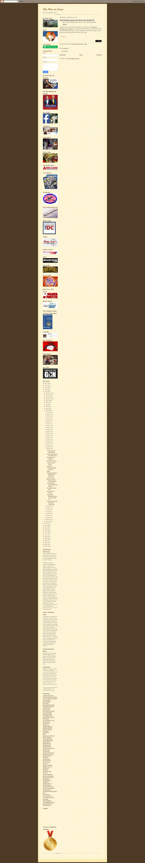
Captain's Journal (47, 708)
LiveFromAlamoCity (47, 738)
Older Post (99, 55)
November (48, 395)
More (64, 24)
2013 (46, 531)
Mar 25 (49, 422)
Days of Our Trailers (47, 712)
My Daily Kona (46, 749)
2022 (46, 383)
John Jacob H (46, 732)
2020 (46, 387)
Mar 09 (49, 446)
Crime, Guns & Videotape (49, 711)
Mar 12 (49, 443)
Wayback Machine (47, 800)
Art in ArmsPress (47, 701)
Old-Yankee (45, 757)
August (47, 400)
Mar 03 (49, 513)
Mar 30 (49, 412)
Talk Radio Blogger (47, 783)
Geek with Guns (46, 721)
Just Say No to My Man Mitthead (51, 451)
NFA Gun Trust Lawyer (48, 754)
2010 (46, 536)
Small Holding (46, 779)
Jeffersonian (45, 731)
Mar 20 (49, 431)
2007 (46, 542)
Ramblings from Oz (47, 766)
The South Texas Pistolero (49, 788)
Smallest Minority (47, 780)
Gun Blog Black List (47, 726)
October (48, 397)
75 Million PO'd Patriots (48, 695)
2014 (46, 529)
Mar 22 (49, 427)
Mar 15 (49, 437)
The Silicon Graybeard (48, 786)
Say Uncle (45, 772)
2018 (46, 391)
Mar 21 (49, 429)
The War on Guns (53, 9)
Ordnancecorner (46, 759)
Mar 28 (49, 416)
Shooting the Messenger (48, 776)
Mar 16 (49, 435)
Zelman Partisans (47, 805)
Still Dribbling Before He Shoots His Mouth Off (52, 474)
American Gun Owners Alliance (50, 697)
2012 (46, 532)
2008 (46, 540)
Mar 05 (49, 509)
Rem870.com (46, 768)
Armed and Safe (46, 700)
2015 (46, 527)
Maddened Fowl (46, 742)
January (48, 521)
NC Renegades (46, 751)
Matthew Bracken (47, 743)
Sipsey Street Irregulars (48, 777)
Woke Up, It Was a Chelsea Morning (51, 480)
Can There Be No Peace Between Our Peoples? (52, 484)
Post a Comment (65, 51)
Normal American (47, 755)
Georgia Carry (46, 723)
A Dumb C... (50, 466)
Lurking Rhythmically (48, 740)
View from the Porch (47, 796)
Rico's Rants (45, 769)
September (48, 398)
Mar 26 (49, 420)
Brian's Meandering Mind (49, 705)
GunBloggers (46, 725)
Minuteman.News (47, 746)
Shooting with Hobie (47, 774)
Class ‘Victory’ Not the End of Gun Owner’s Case (52, 502)
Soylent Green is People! (50, 491)
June (47, 404)
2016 (46, 525)
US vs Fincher (46, 794)
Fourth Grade (46, 718)
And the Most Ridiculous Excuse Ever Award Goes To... (52, 497)
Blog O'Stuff (46, 703)
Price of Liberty (46, 762)
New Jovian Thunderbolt (48, 752)
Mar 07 (49, 506)
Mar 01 (49, 517)
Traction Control (46, 789)
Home (81, 55)
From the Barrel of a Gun (48, 720)
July (47, 402)
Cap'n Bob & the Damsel (48, 706)
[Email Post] (85, 44)
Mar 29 (49, 414)
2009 (46, 538)
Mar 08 (49, 448)
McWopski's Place (47, 745)
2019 (46, 389)
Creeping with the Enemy (51, 463)
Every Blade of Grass (48, 715)
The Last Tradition (47, 737)
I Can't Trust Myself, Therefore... (51, 468)
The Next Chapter (47, 785)
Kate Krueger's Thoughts (48, 735)
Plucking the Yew (47, 760)
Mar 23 (49, 425)
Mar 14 (49, 439)
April (47, 408)
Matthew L (64, 36)
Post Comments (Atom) (73, 58)
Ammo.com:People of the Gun (50, 698)
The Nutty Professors (52, 460)
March (47, 410)
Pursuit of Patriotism (47, 765)
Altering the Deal (51, 477)
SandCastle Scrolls (47, 771)
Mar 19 (49, 433)
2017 (46, 523)
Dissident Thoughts (47, 714)
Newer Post (63, 55)
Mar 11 (49, 445)
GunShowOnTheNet (47, 728)
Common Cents (46, 709)
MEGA (48, 471)
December (48, 393)
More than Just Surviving (48, 748)
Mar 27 (49, 418)
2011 (46, 534)
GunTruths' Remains (47, 729)
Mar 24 (49, 423)
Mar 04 (49, 511)
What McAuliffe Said (48, 803)
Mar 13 (49, 441)
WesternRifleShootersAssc (49, 802)
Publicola (45, 763)
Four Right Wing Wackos (49, 717)
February (48, 519)
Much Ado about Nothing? (51, 458)
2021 (46, 385)
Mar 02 (49, 515)
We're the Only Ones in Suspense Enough (52, 454)
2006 (46, 544)
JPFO (44, 734)
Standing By (46, 782)
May (47, 406)
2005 (46, 546)
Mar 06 (49, 508)
